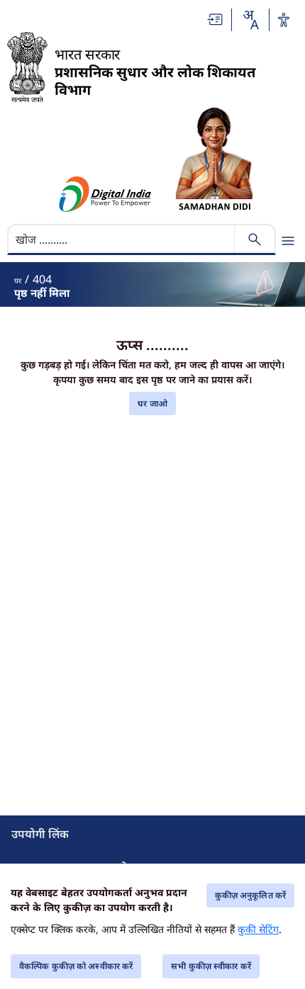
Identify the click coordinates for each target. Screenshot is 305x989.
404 (42, 279)
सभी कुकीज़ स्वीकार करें (211, 966)
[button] (215, 19)
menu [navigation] (287, 240)
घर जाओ (152, 403)
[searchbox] (122, 239)
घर (17, 281)
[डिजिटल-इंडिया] (105, 194)
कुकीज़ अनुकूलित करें (250, 895)
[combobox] (250, 20)
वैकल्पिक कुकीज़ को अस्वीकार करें (76, 966)
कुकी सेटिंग (258, 929)
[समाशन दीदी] (214, 159)
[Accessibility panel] (283, 20)
